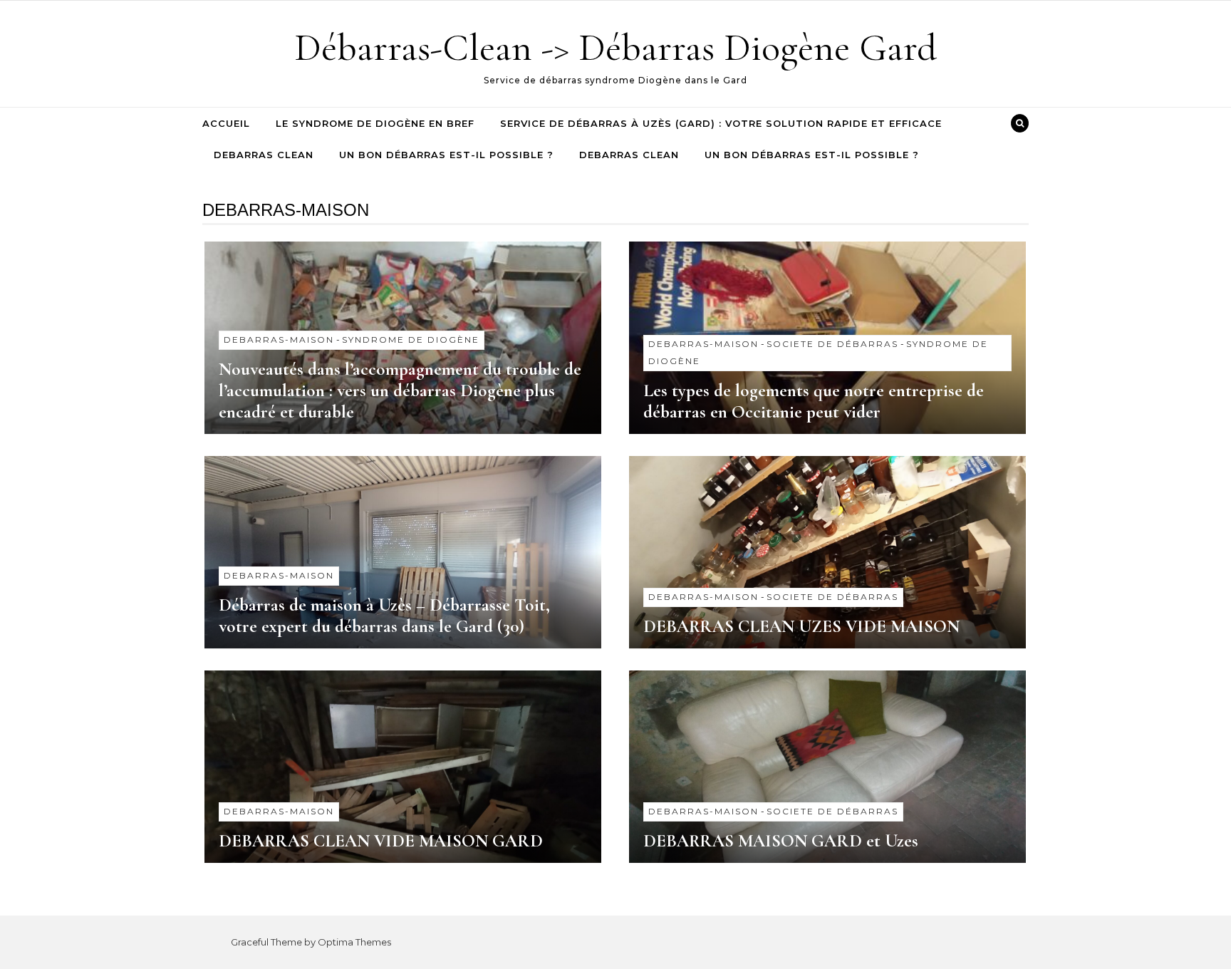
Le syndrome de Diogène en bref (375, 123)
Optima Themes (354, 942)
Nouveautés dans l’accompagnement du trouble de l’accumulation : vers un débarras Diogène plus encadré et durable (400, 390)
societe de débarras (832, 343)
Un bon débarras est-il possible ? (446, 154)
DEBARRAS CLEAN (263, 154)
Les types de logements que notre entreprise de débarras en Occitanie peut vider (813, 401)
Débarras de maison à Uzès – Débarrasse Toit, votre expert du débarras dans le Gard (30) (384, 615)
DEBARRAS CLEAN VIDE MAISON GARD (381, 840)
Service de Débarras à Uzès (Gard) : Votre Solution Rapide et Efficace (721, 123)
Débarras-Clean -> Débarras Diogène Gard (615, 47)
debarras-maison (279, 339)
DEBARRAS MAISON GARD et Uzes (780, 840)
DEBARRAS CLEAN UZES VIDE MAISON (801, 626)
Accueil (226, 123)
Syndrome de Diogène (410, 339)
